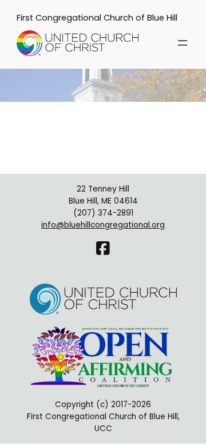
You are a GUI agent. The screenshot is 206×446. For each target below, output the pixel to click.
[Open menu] (182, 43)
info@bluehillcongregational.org (103, 225)
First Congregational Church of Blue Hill (97, 17)
